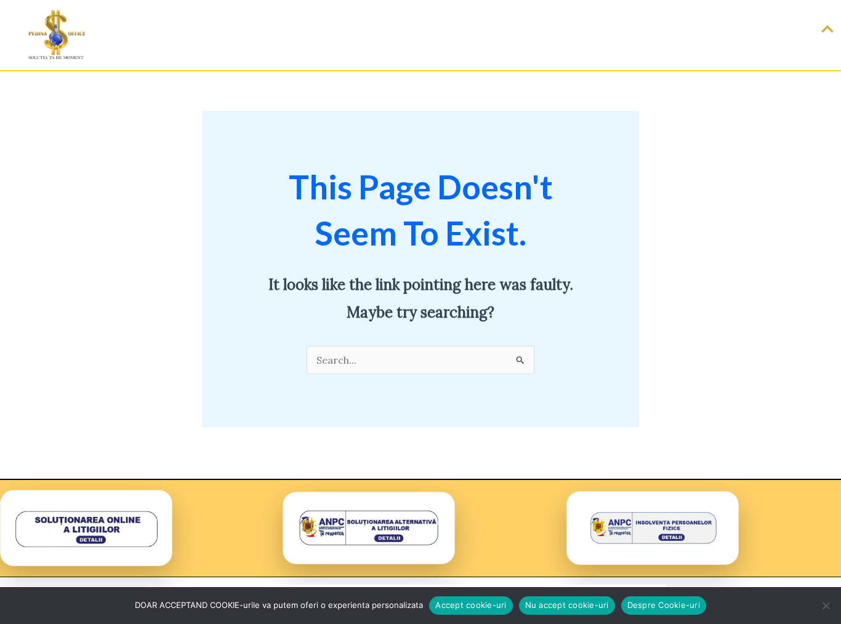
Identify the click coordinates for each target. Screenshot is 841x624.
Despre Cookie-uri (663, 605)
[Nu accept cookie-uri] (825, 605)
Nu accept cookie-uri (567, 605)
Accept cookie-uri (470, 605)
